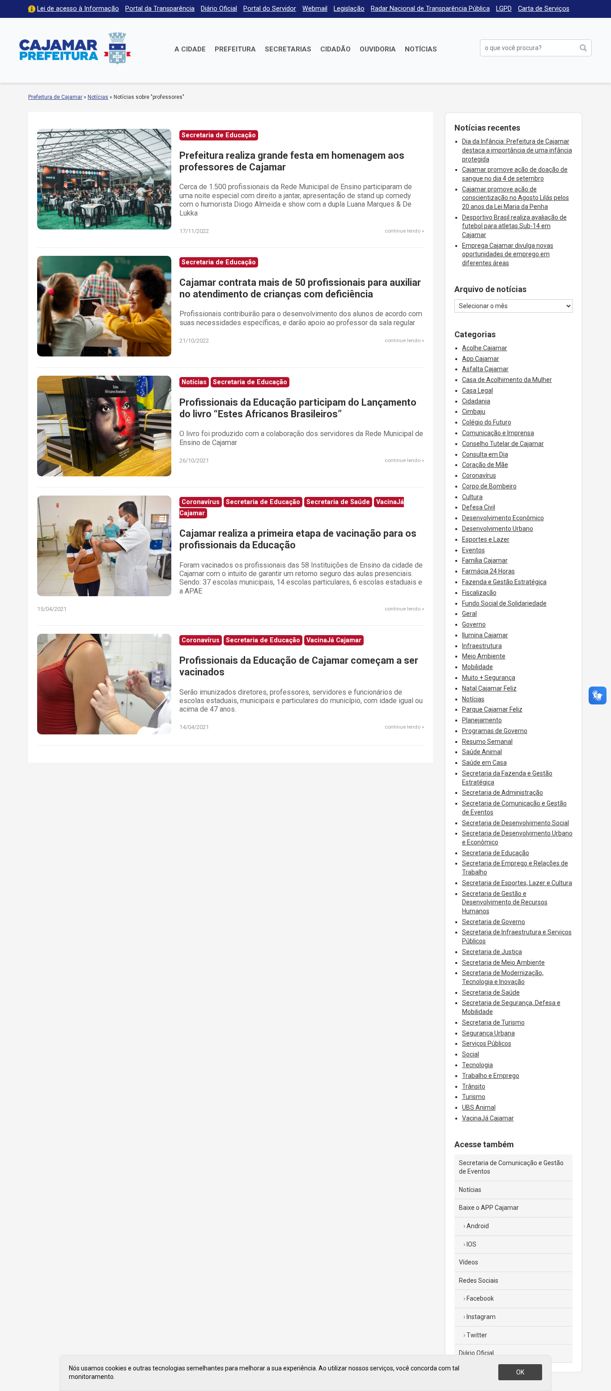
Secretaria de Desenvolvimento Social (515, 823)
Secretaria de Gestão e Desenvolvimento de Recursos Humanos (504, 902)
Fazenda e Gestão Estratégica (504, 581)
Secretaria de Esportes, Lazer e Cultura (517, 882)
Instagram (481, 1316)
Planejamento (482, 720)
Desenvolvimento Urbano (497, 528)
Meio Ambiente (483, 656)
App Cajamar (480, 358)
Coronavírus (479, 475)
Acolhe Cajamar (484, 348)
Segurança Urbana (488, 1033)
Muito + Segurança (488, 677)
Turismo (473, 1096)
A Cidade (190, 49)
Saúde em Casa (484, 762)
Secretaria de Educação (495, 853)
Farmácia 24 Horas (488, 571)
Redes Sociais (478, 1280)
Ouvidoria (378, 49)
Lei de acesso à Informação (78, 9)
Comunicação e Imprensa (498, 433)
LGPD (504, 9)
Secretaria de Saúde (491, 992)
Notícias (421, 49)
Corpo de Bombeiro (489, 486)
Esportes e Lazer (485, 539)
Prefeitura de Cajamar (75, 48)
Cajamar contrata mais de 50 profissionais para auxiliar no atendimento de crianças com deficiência (300, 288)
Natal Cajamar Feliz (489, 688)
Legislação (349, 9)
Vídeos (468, 1262)
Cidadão (335, 49)
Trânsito (473, 1086)
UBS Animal (479, 1107)
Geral (469, 613)
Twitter (477, 1335)
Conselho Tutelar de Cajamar (503, 443)
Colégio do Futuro (486, 422)
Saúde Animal (482, 751)
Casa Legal (477, 390)
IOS (471, 1244)
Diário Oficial (219, 9)
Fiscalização (479, 592)
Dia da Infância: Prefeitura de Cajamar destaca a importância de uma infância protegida (517, 150)
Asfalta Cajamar (485, 369)
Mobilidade (477, 666)
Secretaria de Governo (493, 921)
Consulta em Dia (485, 454)
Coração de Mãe (485, 464)
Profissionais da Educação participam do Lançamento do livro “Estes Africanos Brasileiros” (297, 408)
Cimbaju (473, 411)
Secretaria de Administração (502, 792)
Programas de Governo (494, 730)
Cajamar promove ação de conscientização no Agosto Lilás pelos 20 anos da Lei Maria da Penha (515, 198)
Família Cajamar (485, 560)
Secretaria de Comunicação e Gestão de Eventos (511, 1167)
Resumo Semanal (487, 741)
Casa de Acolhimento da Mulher (507, 379)
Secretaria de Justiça (492, 951)
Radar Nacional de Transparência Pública (430, 9)
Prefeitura (235, 49)
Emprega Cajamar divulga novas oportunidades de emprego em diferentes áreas (507, 254)
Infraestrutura (482, 645)
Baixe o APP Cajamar (489, 1207)
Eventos (473, 550)
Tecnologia (477, 1065)
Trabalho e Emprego (490, 1075)
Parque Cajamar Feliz (492, 709)
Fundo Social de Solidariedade (504, 603)
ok (520, 1372)
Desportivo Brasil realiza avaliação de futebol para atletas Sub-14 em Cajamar (514, 226)
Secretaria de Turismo (493, 1022)
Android (478, 1226)
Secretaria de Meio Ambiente (503, 962)
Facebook (480, 1298)
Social (470, 1054)
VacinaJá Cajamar (488, 1118)
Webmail (314, 9)
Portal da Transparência (160, 9)
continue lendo (402, 231)
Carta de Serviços (543, 9)
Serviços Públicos (486, 1043)
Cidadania (476, 401)
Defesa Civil (478, 507)
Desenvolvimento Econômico (503, 518)
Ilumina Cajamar (485, 635)
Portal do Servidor (269, 9)
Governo (474, 624)
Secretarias (288, 49)
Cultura (472, 496)
